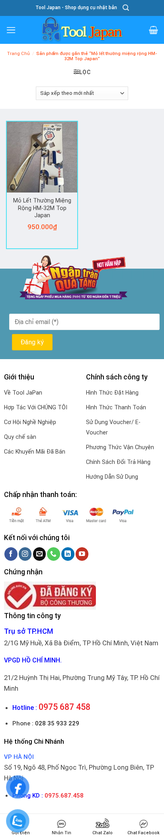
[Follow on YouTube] (82, 553)
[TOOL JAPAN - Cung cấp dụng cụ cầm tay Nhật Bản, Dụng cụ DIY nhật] (82, 30)
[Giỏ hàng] (153, 30)
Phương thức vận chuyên (120, 447)
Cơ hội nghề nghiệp (30, 422)
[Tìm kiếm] (126, 8)
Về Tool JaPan (23, 392)
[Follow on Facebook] (11, 553)
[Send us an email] (39, 553)
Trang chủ (18, 53)
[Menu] (11, 30)
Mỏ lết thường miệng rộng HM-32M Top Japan (42, 207)
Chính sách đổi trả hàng (118, 462)
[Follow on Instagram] (25, 553)
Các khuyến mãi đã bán (34, 451)
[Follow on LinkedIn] (67, 553)
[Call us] (53, 553)
